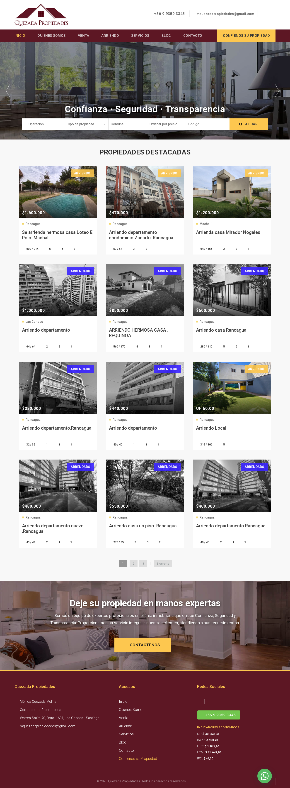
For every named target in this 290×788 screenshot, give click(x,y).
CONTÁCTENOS (144, 645)
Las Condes (34, 321)
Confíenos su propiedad (246, 36)
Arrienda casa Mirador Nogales (228, 232)
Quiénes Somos (51, 36)
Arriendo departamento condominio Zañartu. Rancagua (141, 235)
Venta (83, 36)
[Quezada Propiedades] (41, 14)
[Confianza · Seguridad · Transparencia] (145, 90)
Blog (166, 36)
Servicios (140, 36)
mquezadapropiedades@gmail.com (225, 14)
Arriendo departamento (46, 330)
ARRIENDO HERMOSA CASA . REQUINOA (138, 332)
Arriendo (110, 36)
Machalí (205, 224)
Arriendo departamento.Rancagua (57, 428)
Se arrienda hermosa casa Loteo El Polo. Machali (58, 235)
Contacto (192, 36)
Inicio (19, 36)
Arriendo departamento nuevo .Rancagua (53, 528)
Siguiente (163, 563)
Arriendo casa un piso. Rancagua (143, 526)
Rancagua (33, 224)
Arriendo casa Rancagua (221, 330)
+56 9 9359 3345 (169, 14)
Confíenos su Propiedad (138, 758)
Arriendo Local (211, 428)
